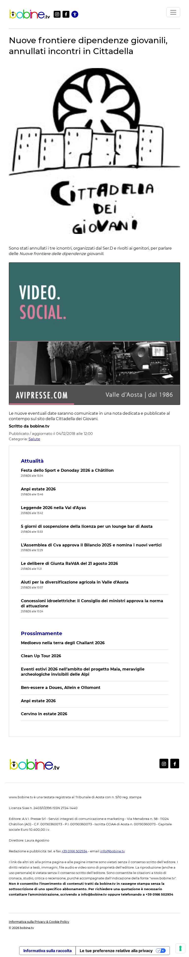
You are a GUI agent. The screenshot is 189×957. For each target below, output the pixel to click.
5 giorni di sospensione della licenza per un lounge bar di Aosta (87, 526)
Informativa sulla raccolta (47, 950)
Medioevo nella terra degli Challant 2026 (63, 643)
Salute (34, 439)
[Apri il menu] (173, 12)
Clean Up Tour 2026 (41, 656)
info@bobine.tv (112, 851)
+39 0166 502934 (74, 851)
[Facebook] (66, 14)
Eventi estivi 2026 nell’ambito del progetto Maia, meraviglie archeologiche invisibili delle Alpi (82, 672)
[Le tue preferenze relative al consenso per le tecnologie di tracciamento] (180, 948)
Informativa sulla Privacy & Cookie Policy (39, 922)
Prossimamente (41, 633)
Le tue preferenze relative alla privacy (116, 950)
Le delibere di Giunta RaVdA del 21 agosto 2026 (69, 563)
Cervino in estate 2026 (44, 714)
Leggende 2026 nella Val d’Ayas (53, 507)
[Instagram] (57, 14)
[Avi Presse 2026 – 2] (94, 333)
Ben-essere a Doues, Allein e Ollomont (60, 687)
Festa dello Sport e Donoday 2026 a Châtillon (67, 470)
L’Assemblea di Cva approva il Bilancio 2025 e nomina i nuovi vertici (91, 545)
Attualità (32, 461)
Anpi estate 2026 (38, 489)
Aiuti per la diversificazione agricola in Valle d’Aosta (74, 582)
